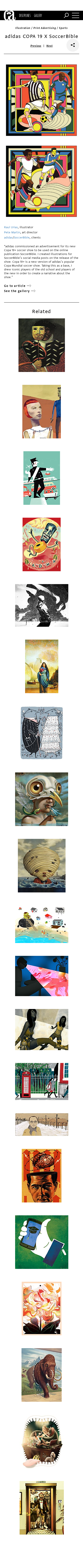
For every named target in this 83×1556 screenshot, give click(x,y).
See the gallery (17, 291)
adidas (8, 237)
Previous (36, 46)
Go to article (15, 286)
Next (49, 46)
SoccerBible (22, 237)
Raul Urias (11, 227)
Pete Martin (12, 232)
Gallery (38, 15)
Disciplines (24, 15)
